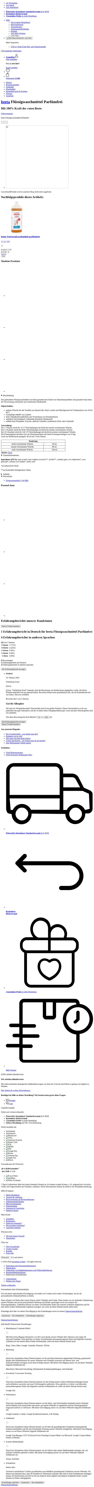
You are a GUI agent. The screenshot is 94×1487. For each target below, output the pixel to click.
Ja (39, 717)
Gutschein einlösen (13, 1228)
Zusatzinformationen (11, 455)
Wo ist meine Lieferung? (15, 1225)
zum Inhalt (10, 5)
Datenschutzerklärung (73, 1311)
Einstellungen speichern (10, 1482)
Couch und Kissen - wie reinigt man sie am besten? (25, 741)
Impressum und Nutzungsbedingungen (21, 1266)
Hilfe (8, 20)
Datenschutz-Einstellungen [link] (16, 1275)
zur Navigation (11, 3)
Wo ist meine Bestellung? (20, 22)
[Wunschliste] (8, 72)
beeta (5, 102)
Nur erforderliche (18, 1316)
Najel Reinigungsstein (14, 753)
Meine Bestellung (12, 1195)
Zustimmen (6, 1316)
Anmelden (10, 1219)
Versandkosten (16, 27)
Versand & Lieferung (14, 1197)
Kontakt (14, 31)
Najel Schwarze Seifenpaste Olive (19, 755)
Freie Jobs (10, 1253)
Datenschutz (10, 1268)
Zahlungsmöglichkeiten (20, 29)
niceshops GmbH (18, 1262)
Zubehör (6, 474)
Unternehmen (11, 1279)
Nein (46, 717)
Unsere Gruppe (12, 1249)
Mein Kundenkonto (13, 1204)
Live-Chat (15, 36)
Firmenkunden (11, 1206)
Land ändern (18, 1257)
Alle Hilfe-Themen (18, 33)
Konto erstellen (12, 68)
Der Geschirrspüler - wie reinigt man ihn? (22, 734)
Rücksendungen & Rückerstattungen (20, 1199)
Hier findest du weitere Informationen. (15, 1090)
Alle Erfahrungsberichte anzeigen (13, 669)
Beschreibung (8, 395)
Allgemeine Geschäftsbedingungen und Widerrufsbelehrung (29, 1270)
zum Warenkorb (12, 7)
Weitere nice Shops (13, 1281)
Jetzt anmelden (11, 59)
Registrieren (10, 1221)
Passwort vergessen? (14, 1223)
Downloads (7, 476)
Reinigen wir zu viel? (14, 736)
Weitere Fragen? (12, 1210)
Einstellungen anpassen (34, 1316)
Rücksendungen (17, 25)
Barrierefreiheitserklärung (16, 1272)
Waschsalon (10, 1238)
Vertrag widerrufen (8, 1285)
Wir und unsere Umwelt (15, 1236)
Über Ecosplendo (12, 1247)
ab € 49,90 (27, 12)
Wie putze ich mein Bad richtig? (18, 738)
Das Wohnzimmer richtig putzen (18, 743)
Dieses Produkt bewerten (11, 626)
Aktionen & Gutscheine (15, 1208)
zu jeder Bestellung (21, 16)
